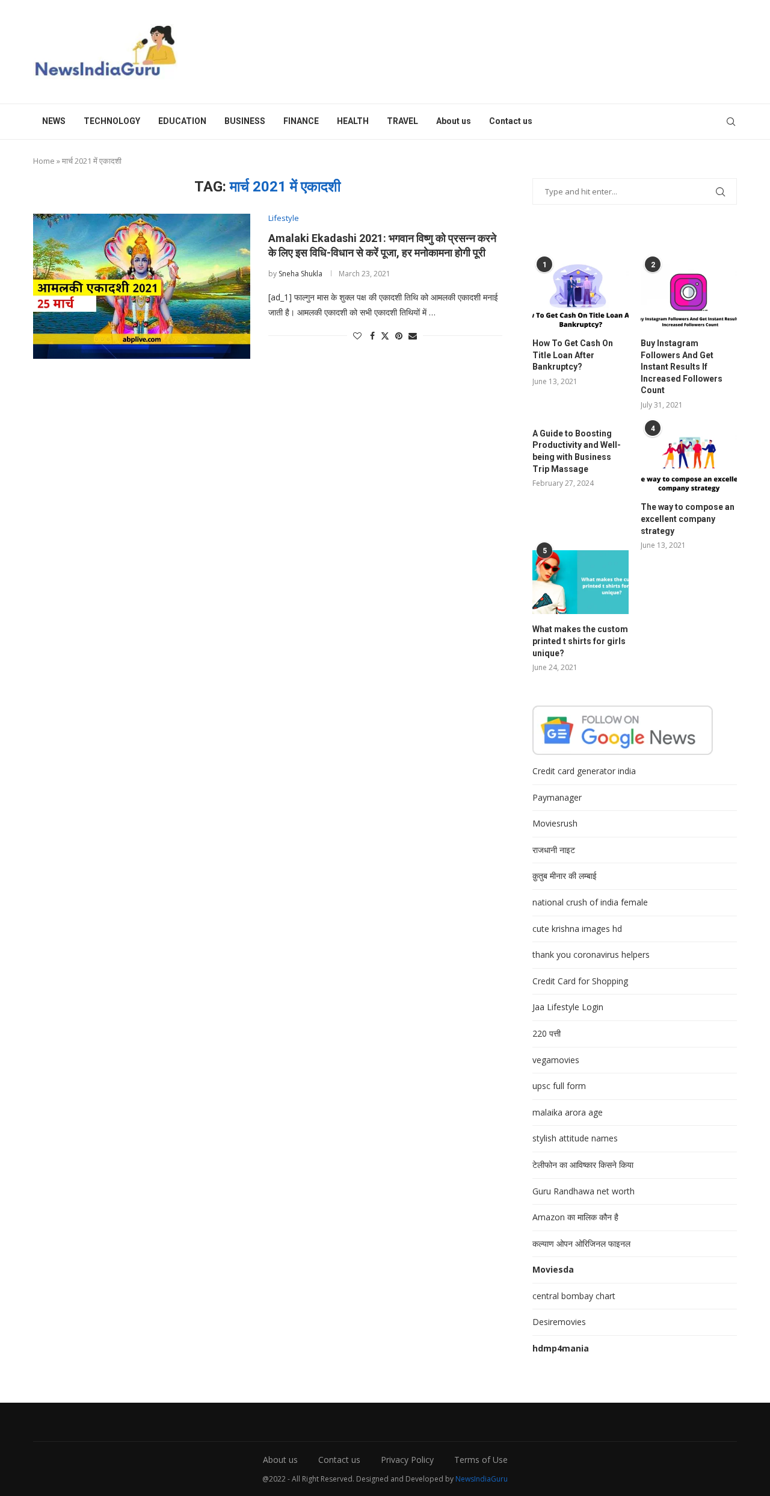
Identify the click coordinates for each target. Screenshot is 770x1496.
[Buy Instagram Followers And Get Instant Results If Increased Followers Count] (689, 296)
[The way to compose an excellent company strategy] (689, 460)
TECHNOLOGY (112, 121)
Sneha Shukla (300, 273)
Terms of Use (481, 1459)
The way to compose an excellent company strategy (688, 518)
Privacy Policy (407, 1459)
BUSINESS (244, 121)
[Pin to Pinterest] (398, 335)
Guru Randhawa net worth (583, 1191)
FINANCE (301, 121)
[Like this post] (357, 335)
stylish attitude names (575, 1138)
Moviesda (553, 1269)
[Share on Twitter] (385, 335)
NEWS (54, 121)
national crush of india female (590, 902)
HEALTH (353, 121)
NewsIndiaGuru (481, 1479)
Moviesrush (555, 823)
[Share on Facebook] (372, 335)
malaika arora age (567, 1112)
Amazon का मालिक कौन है (575, 1217)
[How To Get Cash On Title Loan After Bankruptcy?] (580, 296)
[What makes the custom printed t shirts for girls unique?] (580, 582)
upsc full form (559, 1085)
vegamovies (555, 1060)
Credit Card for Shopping (580, 981)
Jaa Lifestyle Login (567, 1007)
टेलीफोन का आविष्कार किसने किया (582, 1164)
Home (44, 160)
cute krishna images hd (577, 928)
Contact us (510, 121)
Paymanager (557, 797)
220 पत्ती (546, 1033)
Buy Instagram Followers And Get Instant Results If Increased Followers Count (681, 366)
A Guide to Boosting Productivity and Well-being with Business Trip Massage (576, 451)
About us (453, 121)
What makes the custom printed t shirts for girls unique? (580, 640)
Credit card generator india (584, 771)
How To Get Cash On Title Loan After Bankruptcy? (572, 354)
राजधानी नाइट (553, 849)
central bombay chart (573, 1296)
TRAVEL (402, 121)
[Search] (731, 121)
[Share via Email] (412, 335)
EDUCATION (182, 121)
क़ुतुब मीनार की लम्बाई (564, 875)
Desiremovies (559, 1321)
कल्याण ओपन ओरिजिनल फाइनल (581, 1243)
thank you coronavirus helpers (591, 954)
